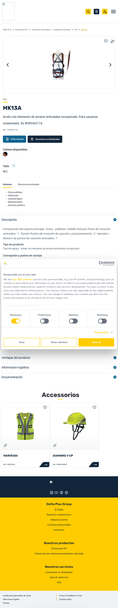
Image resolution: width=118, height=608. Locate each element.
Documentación (12, 377)
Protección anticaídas (41, 30)
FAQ (59, 582)
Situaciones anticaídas (28, 184)
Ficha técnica (17, 139)
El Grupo (59, 509)
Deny (21, 342)
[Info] (12, 166)
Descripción (9, 220)
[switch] (44, 321)
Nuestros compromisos (59, 514)
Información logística (15, 367)
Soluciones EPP (21, 30)
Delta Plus (7, 30)
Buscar (88, 11)
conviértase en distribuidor (59, 572)
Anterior (110, 65)
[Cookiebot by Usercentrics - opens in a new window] (101, 263)
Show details (101, 332)
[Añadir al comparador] (112, 41)
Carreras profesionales (59, 524)
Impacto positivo (59, 519)
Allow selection (59, 342)
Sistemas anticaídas (62, 30)
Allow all (96, 342)
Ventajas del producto (16, 358)
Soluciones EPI (59, 548)
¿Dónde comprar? (96, 11)
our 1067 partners (22, 279)
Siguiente (8, 65)
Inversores (59, 530)
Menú (113, 11)
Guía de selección (59, 577)
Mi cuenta (105, 11)
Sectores (7, 184)
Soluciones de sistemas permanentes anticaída (59, 553)
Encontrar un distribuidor (47, 139)
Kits (75, 30)
